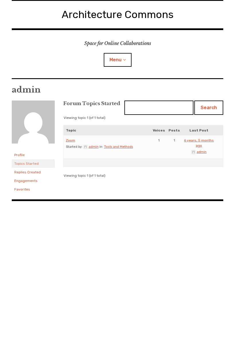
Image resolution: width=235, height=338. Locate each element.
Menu (115, 59)
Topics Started (26, 164)
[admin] (33, 148)
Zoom (70, 140)
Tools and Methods (118, 147)
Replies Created (27, 172)
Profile (19, 155)
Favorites (22, 189)
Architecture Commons (118, 14)
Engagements (26, 181)
